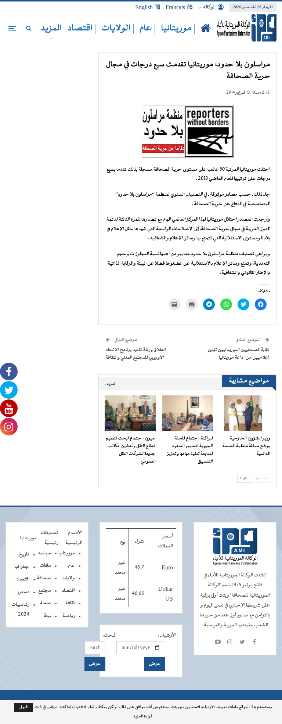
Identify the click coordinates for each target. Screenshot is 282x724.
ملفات (45, 566)
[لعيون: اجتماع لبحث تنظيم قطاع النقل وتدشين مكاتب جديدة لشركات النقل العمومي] (130, 413)
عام (71, 566)
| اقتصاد (81, 28)
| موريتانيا (178, 28)
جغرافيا (21, 567)
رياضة (68, 616)
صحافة (44, 578)
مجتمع (44, 591)
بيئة (47, 616)
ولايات (68, 578)
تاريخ (23, 554)
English (144, 7)
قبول (23, 707)
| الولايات (117, 28)
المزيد (51, 28)
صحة (45, 603)
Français (175, 7)
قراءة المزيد (142, 716)
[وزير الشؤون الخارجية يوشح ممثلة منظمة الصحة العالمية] (245, 413)
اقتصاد (68, 591)
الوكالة (209, 7)
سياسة (44, 553)
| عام (148, 28)
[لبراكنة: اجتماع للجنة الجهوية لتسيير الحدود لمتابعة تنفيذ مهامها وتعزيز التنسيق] (187, 413)
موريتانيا (66, 553)
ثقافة (70, 603)
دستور (23, 592)
